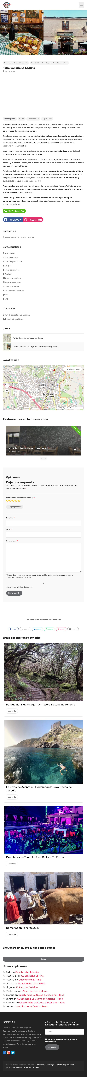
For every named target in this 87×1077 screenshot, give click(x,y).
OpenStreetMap (68, 408)
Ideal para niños (12, 270)
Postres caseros (12, 286)
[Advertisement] (43, 96)
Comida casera (11, 257)
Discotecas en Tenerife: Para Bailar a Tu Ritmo (35, 857)
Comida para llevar (13, 262)
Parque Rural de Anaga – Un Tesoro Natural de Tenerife (40, 704)
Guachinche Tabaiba (27, 972)
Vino (6, 295)
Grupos (8, 266)
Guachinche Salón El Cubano (31, 1006)
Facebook (14, 219)
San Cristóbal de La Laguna (41, 63)
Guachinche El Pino (32, 976)
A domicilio (10, 253)
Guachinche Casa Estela (32, 983)
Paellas (8, 274)
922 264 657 (15, 211)
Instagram (34, 219)
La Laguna (10, 71)
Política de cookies (14, 1068)
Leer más (12, 711)
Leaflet (58, 408)
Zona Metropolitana (60, 63)
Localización (33, 119)
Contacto (40, 1065)
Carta (21, 119)
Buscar (43, 959)
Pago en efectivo (13, 282)
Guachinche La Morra (35, 991)
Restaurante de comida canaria (16, 63)
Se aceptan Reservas (14, 291)
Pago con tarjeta (13, 278)
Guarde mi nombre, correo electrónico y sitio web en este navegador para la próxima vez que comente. (40, 576)
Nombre (10, 518)
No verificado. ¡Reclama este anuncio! (44, 620)
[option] (65, 32)
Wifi (6, 299)
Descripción (9, 119)
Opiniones (47, 119)
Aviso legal (49, 1065)
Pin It (62, 629)
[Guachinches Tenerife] (7, 5)
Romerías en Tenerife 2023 (22, 927)
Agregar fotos (16, 507)
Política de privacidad (65, 1065)
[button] (7, 386)
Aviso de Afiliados (31, 1068)
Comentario (12, 541)
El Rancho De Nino (27, 987)
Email (9, 529)
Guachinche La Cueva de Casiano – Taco (41, 995)
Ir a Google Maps (73, 369)
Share (14, 629)
